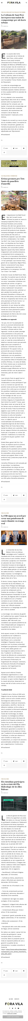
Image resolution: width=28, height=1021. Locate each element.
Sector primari (21, 12)
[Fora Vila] (14, 3)
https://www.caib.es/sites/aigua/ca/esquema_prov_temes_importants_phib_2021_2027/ (14, 952)
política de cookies (12, 1013)
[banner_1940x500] (14, 163)
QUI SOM (11, 999)
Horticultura (13, 12)
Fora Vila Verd (5, 12)
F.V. (1, 140)
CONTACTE (16, 999)
